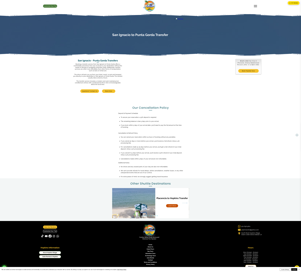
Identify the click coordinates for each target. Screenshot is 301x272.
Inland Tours (150, 249)
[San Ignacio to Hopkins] (155, 215)
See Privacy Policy (121, 269)
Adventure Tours (150, 253)
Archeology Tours (150, 255)
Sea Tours (150, 251)
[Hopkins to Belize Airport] (149, 215)
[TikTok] (42, 236)
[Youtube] (46, 236)
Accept (294, 269)
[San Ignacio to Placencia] (153, 215)
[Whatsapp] (57, 236)
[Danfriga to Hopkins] (147, 215)
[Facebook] (50, 236)
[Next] (184, 203)
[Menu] (255, 6)
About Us (150, 247)
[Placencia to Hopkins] (151, 215)
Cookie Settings (285, 269)
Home (150, 244)
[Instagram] (53, 236)
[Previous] (116, 203)
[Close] (299, 269)
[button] (50, 6)
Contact (150, 260)
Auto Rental (150, 258)
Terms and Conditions (150, 262)
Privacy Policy (150, 264)
